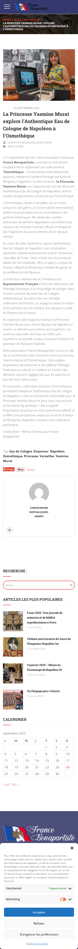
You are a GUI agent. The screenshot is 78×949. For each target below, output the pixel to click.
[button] (72, 848)
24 (68, 767)
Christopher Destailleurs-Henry (30, 142)
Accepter (39, 912)
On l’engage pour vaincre (43, 691)
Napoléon (57, 451)
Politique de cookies (37, 943)
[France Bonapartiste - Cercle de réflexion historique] (31, 7)
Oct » (14, 784)
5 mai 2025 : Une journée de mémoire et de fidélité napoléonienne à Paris (44, 617)
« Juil (6, 784)
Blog (17, 19)
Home (7, 19)
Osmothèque (13, 456)
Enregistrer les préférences (39, 934)
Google (10, 469)
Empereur (41, 451)
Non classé (32, 19)
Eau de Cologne (20, 451)
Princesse (31, 456)
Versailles (47, 456)
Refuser (39, 923)
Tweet (31, 470)
